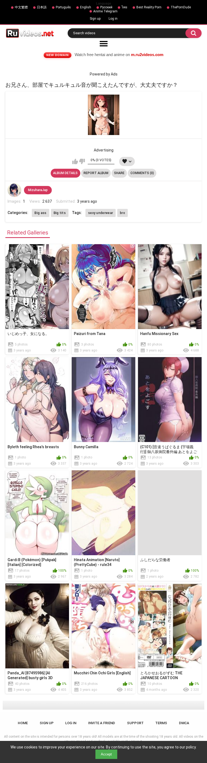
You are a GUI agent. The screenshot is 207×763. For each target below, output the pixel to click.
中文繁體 (21, 7)
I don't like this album (82, 161)
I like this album (75, 161)
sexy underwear (100, 213)
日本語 (42, 7)
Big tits (60, 213)
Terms (161, 723)
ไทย (124, 7)
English (85, 7)
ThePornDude (181, 7)
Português (63, 7)
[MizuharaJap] (14, 190)
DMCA (184, 723)
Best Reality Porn (148, 7)
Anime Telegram (105, 11)
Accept (106, 754)
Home (23, 723)
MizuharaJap (38, 190)
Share (119, 173)
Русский (106, 7)
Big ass (40, 213)
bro (122, 213)
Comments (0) (142, 173)
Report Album (96, 173)
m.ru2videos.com (147, 54)
